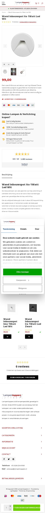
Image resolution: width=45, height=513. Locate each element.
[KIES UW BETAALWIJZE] (4, 105)
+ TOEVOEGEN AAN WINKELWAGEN (26, 508)
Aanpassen (21, 280)
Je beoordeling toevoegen (22, 377)
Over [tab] (37, 229)
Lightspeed (14, 491)
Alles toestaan (22, 272)
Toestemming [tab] (9, 229)
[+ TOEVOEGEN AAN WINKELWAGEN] (7, 336)
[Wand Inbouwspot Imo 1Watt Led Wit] (11, 308)
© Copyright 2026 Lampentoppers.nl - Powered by (22, 489)
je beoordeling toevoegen (28, 22)
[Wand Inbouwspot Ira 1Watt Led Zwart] (33, 308)
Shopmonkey (30, 491)
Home (4, 12)
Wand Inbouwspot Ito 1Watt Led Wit (19, 12)
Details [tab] (23, 229)
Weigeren (22, 288)
